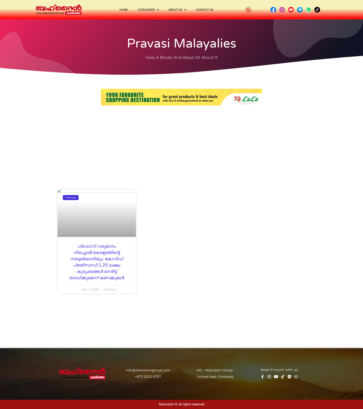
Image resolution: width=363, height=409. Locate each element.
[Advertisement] (181, 141)
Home (124, 9)
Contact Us (204, 9)
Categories (146, 9)
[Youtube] (276, 376)
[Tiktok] (283, 376)
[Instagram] (269, 376)
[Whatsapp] (296, 376)
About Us (175, 9)
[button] (248, 10)
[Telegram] (289, 376)
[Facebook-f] (262, 376)
